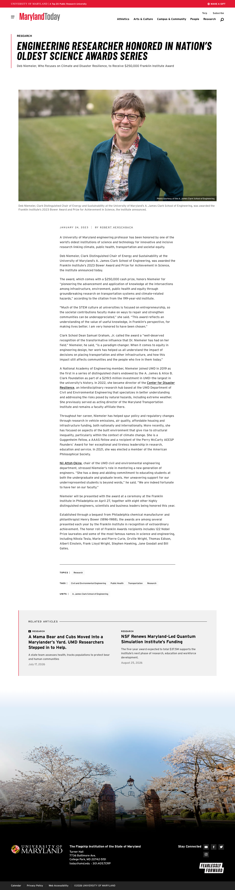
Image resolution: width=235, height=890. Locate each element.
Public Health (117, 583)
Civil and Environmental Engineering (88, 583)
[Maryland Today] (40, 17)
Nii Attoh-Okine (71, 463)
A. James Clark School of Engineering (90, 594)
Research (78, 572)
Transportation (135, 583)
